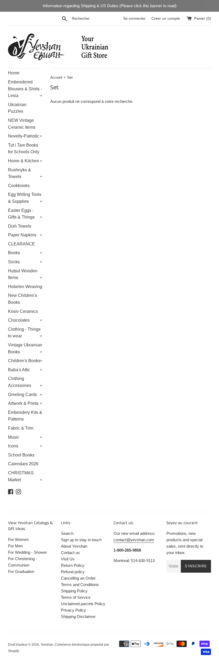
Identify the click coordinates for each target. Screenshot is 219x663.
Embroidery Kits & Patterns (25, 416)
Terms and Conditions (80, 584)
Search (67, 533)
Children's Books (25, 360)
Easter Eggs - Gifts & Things (25, 214)
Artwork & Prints (25, 403)
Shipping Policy (74, 591)
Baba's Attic (25, 369)
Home (13, 73)
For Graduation (21, 571)
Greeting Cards (25, 394)
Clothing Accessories (25, 382)
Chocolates (25, 320)
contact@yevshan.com (134, 539)
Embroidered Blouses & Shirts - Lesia (25, 89)
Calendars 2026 (23, 464)
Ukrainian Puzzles (17, 108)
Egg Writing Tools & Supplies (25, 198)
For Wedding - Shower (27, 552)
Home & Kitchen (25, 161)
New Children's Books (22, 299)
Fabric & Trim (20, 428)
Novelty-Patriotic (25, 136)
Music (25, 437)
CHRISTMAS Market (25, 476)
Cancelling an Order (78, 578)
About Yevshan (74, 546)
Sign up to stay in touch (81, 539)
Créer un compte (165, 19)
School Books (21, 455)
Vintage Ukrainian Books (25, 348)
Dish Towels (19, 226)
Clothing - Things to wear (25, 332)
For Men (15, 546)
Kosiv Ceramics (23, 311)
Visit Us (68, 559)
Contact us (70, 552)
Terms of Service (76, 597)
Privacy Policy (73, 610)
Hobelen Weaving (25, 286)
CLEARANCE (21, 244)
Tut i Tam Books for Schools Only (23, 148)
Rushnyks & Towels (25, 173)
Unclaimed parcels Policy (83, 603)
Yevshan (47, 644)
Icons (25, 446)
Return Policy (72, 565)
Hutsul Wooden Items (25, 274)
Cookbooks (19, 185)
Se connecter (134, 19)
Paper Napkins (25, 235)
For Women (18, 539)
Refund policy (73, 571)
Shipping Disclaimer (78, 616)
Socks (25, 262)
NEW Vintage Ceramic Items (21, 124)
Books (25, 252)
